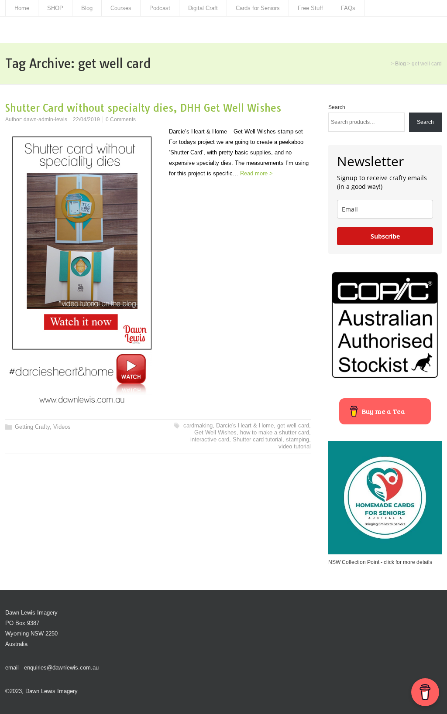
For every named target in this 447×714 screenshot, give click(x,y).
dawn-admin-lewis (45, 119)
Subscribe (385, 236)
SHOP (55, 8)
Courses (120, 8)
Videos (62, 427)
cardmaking (198, 425)
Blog (87, 8)
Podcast (159, 8)
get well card (293, 425)
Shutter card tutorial (257, 439)
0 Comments (121, 119)
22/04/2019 (86, 119)
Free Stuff (310, 8)
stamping (297, 439)
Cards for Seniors (258, 8)
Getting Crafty (32, 427)
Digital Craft (203, 8)
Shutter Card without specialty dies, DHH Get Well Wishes (143, 108)
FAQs (348, 8)
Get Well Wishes (215, 432)
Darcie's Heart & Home (245, 425)
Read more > (256, 173)
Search (336, 107)
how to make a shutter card (274, 432)
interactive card (209, 439)
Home (21, 8)
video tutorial (295, 446)
